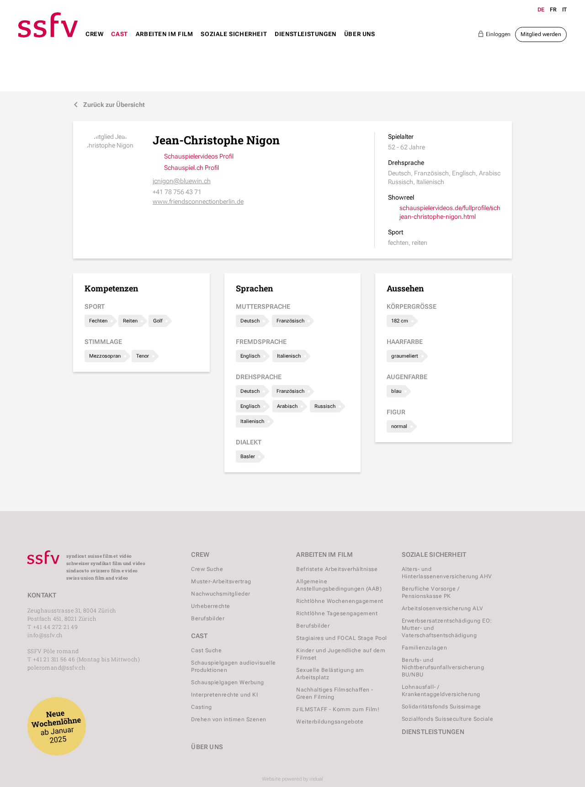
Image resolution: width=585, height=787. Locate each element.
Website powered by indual (292, 779)
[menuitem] (94, 42)
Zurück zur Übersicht (109, 104)
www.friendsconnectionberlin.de (198, 201)
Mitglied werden (541, 34)
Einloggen (494, 34)
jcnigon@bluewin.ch (182, 181)
